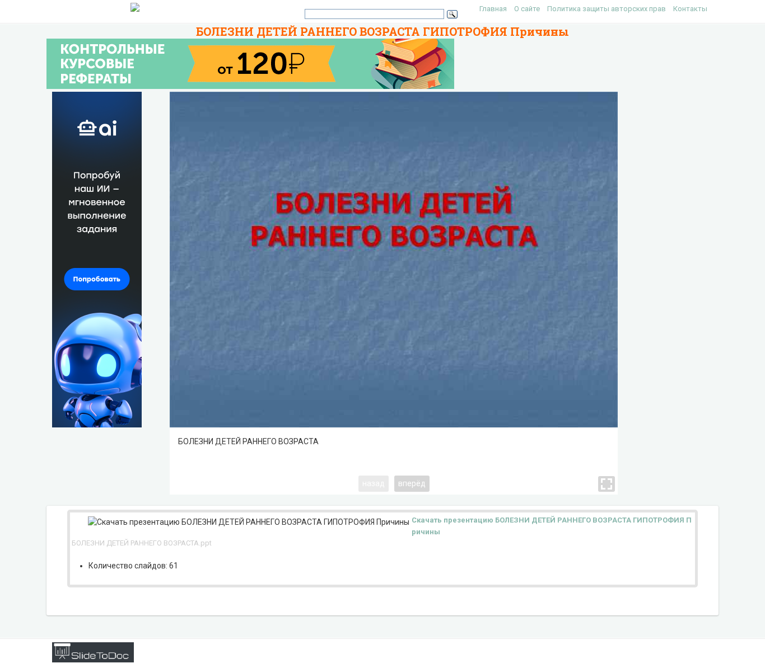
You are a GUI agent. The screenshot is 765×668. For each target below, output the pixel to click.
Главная (493, 8)
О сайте (527, 8)
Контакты (690, 8)
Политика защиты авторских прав (606, 8)
